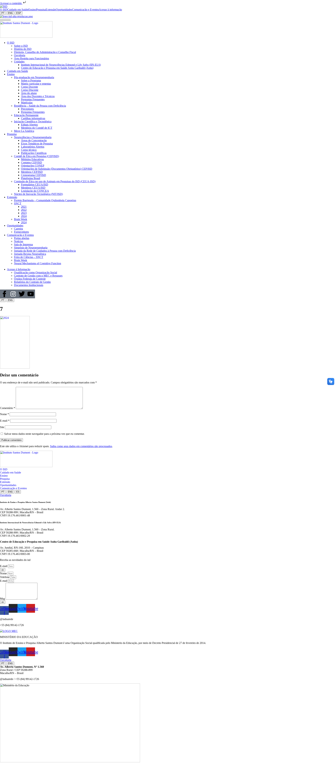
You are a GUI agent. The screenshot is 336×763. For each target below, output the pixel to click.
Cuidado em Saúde (10, 472)
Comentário (7, 408)
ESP (18, 13)
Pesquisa (5, 478)
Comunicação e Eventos (13, 488)
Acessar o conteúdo (11, 3)
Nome (4, 414)
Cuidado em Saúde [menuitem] (17, 9)
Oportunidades (8, 485)
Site (2, 427)
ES (17, 491)
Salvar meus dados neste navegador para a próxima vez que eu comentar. (44, 433)
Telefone (5, 577)
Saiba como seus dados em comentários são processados (81, 446)
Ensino (4, 475)
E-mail (4, 420)
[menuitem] (3, 9)
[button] (5, 19)
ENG (10, 13)
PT (2, 13)
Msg (3, 598)
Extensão (5, 481)
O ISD (3, 469)
